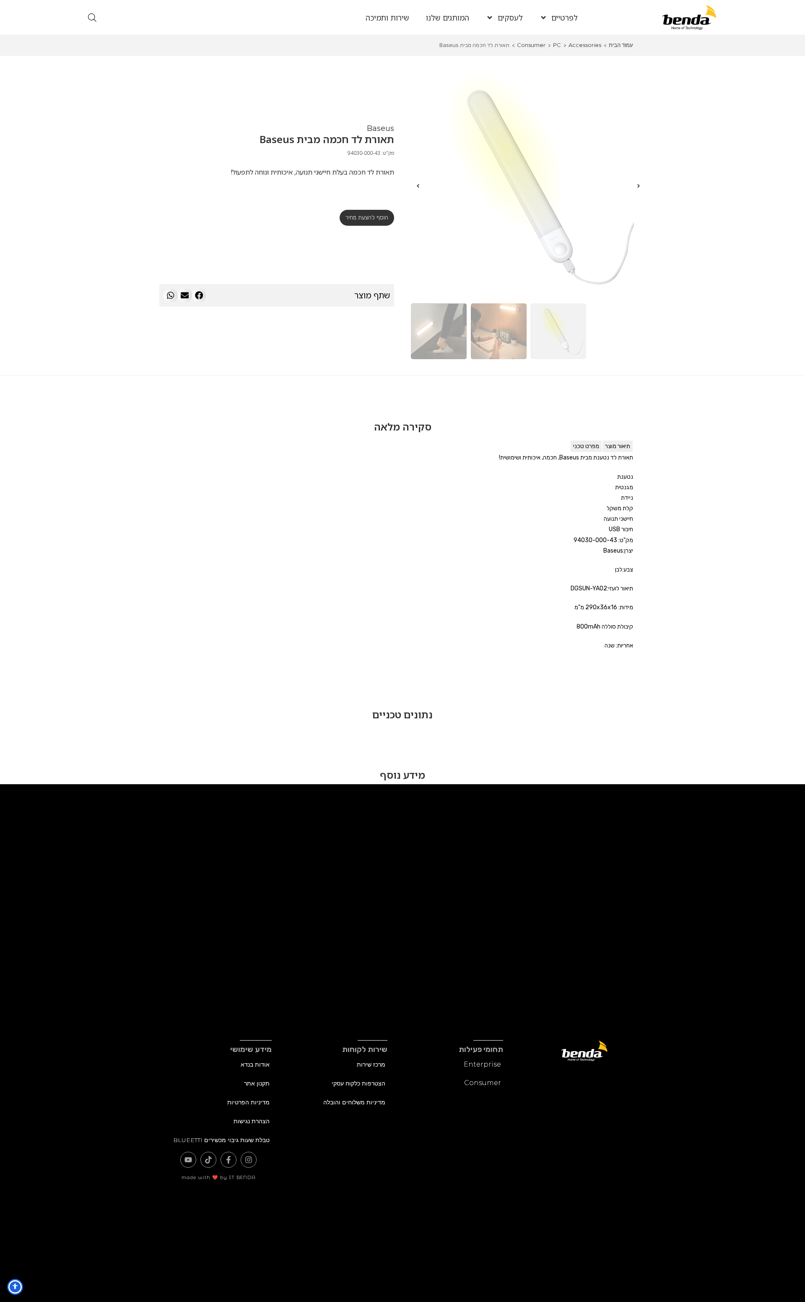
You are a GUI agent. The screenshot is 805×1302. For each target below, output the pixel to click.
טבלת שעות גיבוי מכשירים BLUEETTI (221, 1140)
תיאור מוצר (617, 446)
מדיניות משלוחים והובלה (354, 1102)
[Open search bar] (92, 17)
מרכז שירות (371, 1064)
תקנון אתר (257, 1083)
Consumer (531, 45)
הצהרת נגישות (252, 1121)
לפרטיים (564, 18)
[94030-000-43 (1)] (528, 185)
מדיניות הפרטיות (248, 1102)
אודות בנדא (255, 1064)
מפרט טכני (586, 446)
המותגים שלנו (447, 18)
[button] (199, 295)
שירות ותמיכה (387, 18)
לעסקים (510, 18)
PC (557, 45)
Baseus (380, 128)
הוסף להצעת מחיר (366, 217)
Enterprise (482, 1064)
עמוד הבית (621, 45)
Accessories (585, 45)
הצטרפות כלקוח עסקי (358, 1083)
